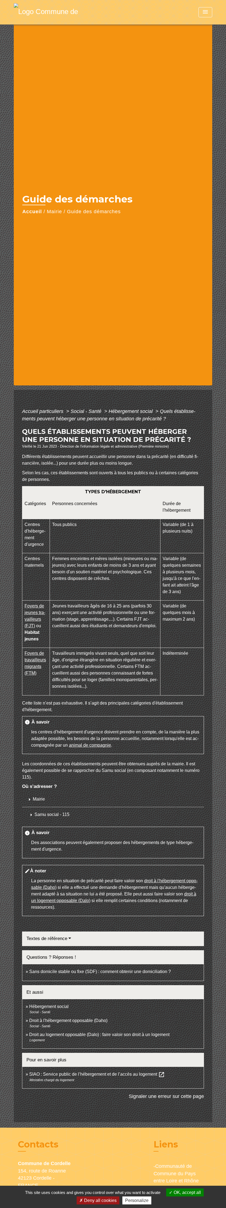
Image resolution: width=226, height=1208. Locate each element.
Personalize (137, 1200)
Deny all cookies (100, 1200)
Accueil (32, 211)
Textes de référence (46, 938)
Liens (166, 1144)
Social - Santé (87, 411)
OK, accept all (187, 1192)
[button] (49, 815)
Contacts (38, 1144)
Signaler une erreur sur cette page (166, 1096)
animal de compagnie (90, 745)
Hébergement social (131, 411)
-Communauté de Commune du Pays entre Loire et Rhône (176, 1173)
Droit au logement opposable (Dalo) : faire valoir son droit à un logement (99, 1034)
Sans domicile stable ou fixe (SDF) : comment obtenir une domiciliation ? (100, 971)
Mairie (54, 211)
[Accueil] (48, 12)
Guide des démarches (94, 211)
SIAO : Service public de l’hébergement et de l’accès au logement (97, 1074)
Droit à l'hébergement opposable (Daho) (68, 1020)
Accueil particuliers (43, 411)
